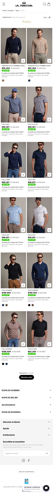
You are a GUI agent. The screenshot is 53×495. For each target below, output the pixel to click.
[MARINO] (3, 305)
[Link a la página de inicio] (4, 10)
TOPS (17, 10)
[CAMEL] (3, 80)
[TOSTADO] (6, 305)
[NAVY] (29, 80)
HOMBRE (10, 10)
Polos (23, 10)
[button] (3, 4)
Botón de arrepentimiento (26, 471)
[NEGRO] (29, 305)
